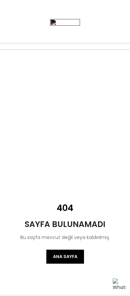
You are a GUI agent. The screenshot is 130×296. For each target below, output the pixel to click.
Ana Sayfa (65, 256)
